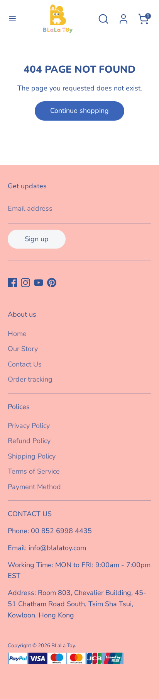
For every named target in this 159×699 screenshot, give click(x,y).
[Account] (123, 16)
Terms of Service (34, 471)
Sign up (37, 239)
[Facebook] (12, 282)
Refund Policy (29, 440)
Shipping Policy (32, 456)
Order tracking (30, 379)
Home (17, 333)
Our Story (23, 348)
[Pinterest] (51, 282)
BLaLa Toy (63, 645)
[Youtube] (38, 282)
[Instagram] (25, 282)
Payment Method (34, 486)
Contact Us (25, 364)
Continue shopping (79, 110)
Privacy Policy (29, 425)
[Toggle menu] (11, 19)
